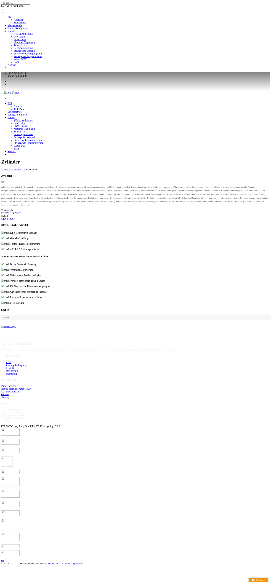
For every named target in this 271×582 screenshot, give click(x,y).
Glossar (5, 394)
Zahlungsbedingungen (17, 365)
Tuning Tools (20, 45)
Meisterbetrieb (15, 25)
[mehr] (171, 350)
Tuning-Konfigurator (18, 28)
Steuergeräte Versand (24, 50)
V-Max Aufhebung (23, 33)
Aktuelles (18, 19)
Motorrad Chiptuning (24, 42)
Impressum (11, 373)
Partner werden (8, 386)
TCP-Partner (20, 22)
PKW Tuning (20, 39)
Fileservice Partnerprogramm (28, 53)
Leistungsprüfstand (23, 48)
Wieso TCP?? (20, 59)
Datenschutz (12, 371)
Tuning (11, 31)
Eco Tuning (19, 36)
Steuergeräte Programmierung (28, 56)
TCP (10, 17)
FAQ (16, 62)
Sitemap (5, 397)
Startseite (5, 169)
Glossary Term (19, 169)
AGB (8, 362)
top (2, 560)
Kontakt (12, 65)
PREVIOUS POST (11, 213)
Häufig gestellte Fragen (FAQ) (16, 388)
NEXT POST (8, 218)
